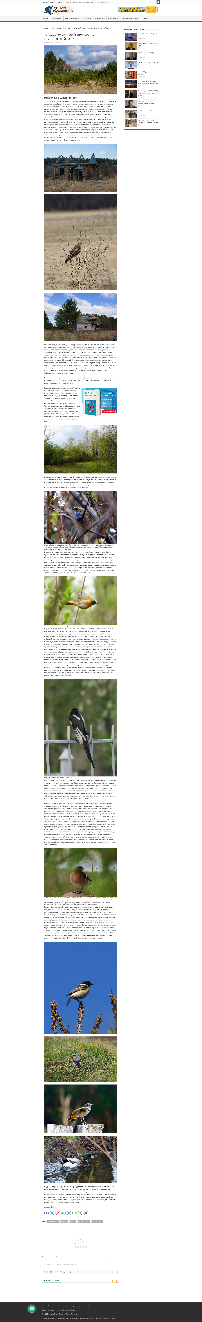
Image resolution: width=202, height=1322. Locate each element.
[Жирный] (44, 1272)
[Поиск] (158, 2)
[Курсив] (47, 1272)
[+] (77, 1272)
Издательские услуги (104, 2)
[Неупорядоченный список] (60, 1272)
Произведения (56, 18)
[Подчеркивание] (51, 1272)
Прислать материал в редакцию (84, 2)
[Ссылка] (70, 1272)
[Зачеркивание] (54, 1272)
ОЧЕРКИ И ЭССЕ (53, 1221)
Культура (87, 18)
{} (73, 1272)
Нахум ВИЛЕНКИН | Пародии (148, 62)
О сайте (68, 2)
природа (64, 1221)
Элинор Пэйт (97, 1221)
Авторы (45, 18)
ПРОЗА (67, 28)
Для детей (145, 18)
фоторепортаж (84, 1221)
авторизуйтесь (113, 1257)
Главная (45, 28)
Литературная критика (72, 18)
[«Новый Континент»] (59, 10)
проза (73, 1221)
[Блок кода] (67, 1272)
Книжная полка (99, 18)
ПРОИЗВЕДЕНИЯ (56, 28)
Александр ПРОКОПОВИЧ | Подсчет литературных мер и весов (148, 93)
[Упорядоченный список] (57, 1272)
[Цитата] (64, 1272)
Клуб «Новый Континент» (130, 18)
